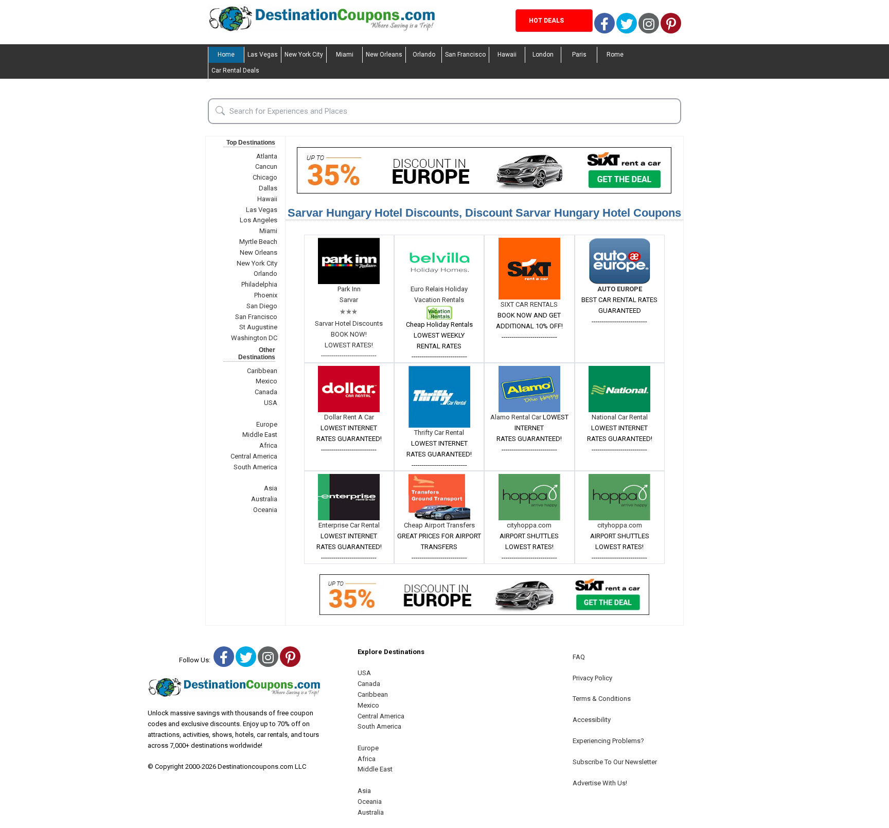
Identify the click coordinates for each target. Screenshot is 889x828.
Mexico (266, 381)
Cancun (266, 166)
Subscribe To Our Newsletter (615, 762)
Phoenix (265, 295)
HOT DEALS (546, 20)
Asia (270, 488)
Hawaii (507, 54)
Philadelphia (259, 284)
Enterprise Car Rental (349, 525)
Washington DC (254, 338)
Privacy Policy (592, 678)
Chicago (265, 177)
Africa (268, 445)
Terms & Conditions (602, 698)
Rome (615, 54)
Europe (266, 424)
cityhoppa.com (529, 525)
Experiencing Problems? (608, 741)
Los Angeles (258, 220)
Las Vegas (262, 54)
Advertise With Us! (600, 783)
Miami (344, 54)
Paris (579, 54)
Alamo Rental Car (516, 417)
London (543, 54)
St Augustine (258, 327)
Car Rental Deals (235, 70)
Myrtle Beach (258, 241)
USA (270, 403)
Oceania (265, 510)
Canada (266, 392)
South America (255, 467)
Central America (253, 456)
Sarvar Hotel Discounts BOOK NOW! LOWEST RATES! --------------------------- (349, 339)
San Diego (261, 306)
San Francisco (465, 54)
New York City (304, 54)
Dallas (268, 188)
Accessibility (592, 720)
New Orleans (384, 54)
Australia (264, 499)
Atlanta (266, 156)
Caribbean (262, 371)
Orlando (424, 54)
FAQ (579, 657)
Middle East (259, 434)
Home (226, 54)
